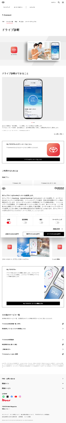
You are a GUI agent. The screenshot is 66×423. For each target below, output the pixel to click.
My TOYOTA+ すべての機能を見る (33, 303)
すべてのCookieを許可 (53, 234)
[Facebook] (11, 396)
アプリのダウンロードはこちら (33, 159)
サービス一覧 (9, 21)
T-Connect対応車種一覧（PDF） (11, 323)
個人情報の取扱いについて (27, 414)
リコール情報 (27, 416)
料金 (16, 21)
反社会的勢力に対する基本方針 (9, 416)
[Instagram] (20, 396)
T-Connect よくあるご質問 (10, 354)
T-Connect (6, 15)
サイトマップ (5, 414)
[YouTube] (15, 396)
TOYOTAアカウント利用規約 (42, 414)
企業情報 (20, 416)
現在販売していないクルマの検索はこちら (14, 328)
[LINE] (3, 396)
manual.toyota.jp (26, 198)
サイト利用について (15, 414)
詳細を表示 (56, 229)
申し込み (21, 21)
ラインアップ (6, 7)
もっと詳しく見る (58, 134)
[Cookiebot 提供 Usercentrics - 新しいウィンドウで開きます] (56, 188)
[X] (7, 396)
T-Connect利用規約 (8, 339)
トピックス (32, 7)
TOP (3, 21)
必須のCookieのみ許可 (12, 234)
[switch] (25, 223)
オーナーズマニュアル (31, 21)
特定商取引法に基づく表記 (9, 344)
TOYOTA (3, 2)
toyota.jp (16, 198)
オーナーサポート (18, 7)
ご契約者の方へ (6, 349)
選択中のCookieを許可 (33, 234)
